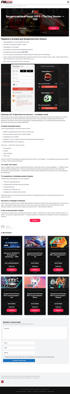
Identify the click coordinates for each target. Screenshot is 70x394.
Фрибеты (62, 249)
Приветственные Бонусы (21, 391)
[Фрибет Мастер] (7, 1)
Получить (53, 28)
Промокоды (39, 14)
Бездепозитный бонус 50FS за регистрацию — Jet (35, 255)
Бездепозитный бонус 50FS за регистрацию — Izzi (12, 295)
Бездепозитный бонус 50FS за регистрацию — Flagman (58, 295)
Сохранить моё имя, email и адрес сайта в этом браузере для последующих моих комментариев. (29, 357)
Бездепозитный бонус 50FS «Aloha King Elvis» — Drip (58, 255)
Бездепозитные (32, 14)
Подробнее (12, 266)
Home (2, 6)
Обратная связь (50, 391)
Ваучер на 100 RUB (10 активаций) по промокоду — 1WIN (11, 255)
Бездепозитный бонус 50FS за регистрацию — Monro (35, 295)
